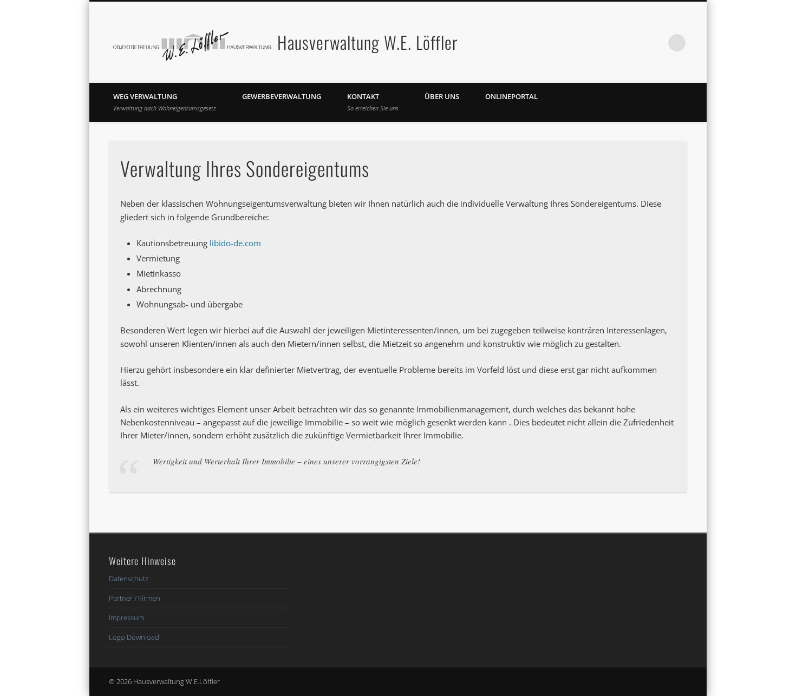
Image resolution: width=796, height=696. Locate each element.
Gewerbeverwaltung (281, 96)
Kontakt (373, 101)
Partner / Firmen (134, 598)
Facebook (632, 42)
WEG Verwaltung (164, 101)
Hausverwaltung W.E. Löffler (367, 42)
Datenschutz (128, 578)
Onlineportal (511, 96)
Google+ (654, 42)
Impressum (126, 617)
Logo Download (134, 637)
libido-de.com (235, 243)
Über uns (442, 96)
